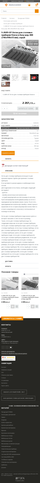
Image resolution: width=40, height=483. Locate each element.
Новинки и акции (6, 370)
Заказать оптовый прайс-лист (14, 392)
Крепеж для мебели (7, 425)
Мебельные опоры (7, 436)
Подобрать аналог (8, 153)
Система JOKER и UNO (7, 457)
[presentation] (4, 56)
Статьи (3, 378)
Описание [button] (9, 171)
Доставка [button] (9, 261)
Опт (2, 372)
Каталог (3, 367)
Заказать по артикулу (15, 5)
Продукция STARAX (7, 412)
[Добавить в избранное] (37, 109)
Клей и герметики (6, 422)
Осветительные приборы (9, 449)
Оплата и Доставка (7, 375)
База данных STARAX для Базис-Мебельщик (18, 398)
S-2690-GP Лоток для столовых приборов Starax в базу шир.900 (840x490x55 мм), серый (30, 298)
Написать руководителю (8, 351)
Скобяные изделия (7, 459)
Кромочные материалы (8, 428)
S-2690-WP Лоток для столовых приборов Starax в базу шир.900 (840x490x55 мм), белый (10, 298)
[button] (29, 5)
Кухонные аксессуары (8, 433)
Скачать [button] (8, 159)
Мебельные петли (6, 438)
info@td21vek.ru (6, 337)
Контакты (4, 383)
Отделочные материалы (8, 451)
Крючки (3, 430)
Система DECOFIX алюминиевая (10, 454)
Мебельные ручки (6, 441)
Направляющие (6, 446)
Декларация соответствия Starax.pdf (16, 166)
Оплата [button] (8, 266)
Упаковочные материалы (9, 462)
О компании (5, 380)
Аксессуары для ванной (8, 414)
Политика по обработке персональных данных (14, 353)
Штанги (3, 467)
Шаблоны (4, 465)
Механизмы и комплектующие (10, 444)
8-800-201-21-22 (5, 330)
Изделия (3, 420)
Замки (3, 417)
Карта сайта (5, 385)
